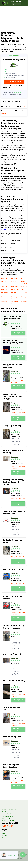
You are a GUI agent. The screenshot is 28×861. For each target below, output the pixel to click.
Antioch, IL (14, 281)
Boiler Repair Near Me (7, 811)
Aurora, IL (4, 286)
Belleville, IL (24, 289)
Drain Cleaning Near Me (8, 816)
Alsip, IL (23, 278)
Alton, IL (3, 281)
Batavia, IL (4, 289)
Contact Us (4, 842)
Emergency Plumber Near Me (9, 809)
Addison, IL (4, 278)
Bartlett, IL (24, 286)
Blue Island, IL (5, 301)
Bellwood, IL (4, 292)
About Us (4, 840)
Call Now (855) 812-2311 (14, 82)
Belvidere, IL (14, 292)
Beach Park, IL (15, 289)
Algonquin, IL (15, 278)
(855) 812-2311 (5, 229)
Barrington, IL (15, 286)
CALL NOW (18, 4)
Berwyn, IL (4, 297)
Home (3, 833)
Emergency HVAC (6, 818)
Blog (3, 837)
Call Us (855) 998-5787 (18, 357)
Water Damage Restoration (9, 820)
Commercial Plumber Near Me (9, 814)
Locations (4, 835)
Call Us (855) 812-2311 (18, 333)
